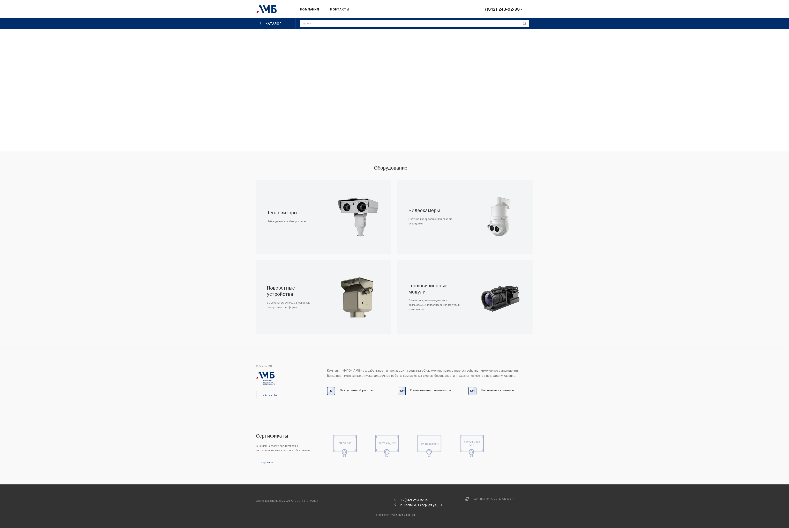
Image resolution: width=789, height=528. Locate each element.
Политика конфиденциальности (493, 499)
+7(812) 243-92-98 (500, 9)
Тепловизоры (282, 212)
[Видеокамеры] (499, 217)
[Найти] (524, 23)
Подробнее (266, 462)
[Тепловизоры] (357, 217)
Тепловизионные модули (427, 289)
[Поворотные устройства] (357, 297)
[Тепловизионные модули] (499, 297)
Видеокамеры (424, 210)
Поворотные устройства (281, 291)
